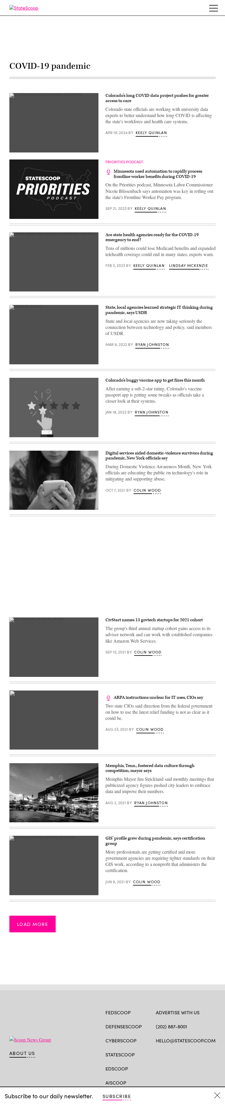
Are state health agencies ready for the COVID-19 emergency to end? (152, 237)
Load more (32, 924)
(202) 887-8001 (171, 1026)
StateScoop (120, 1054)
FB (158, 1054)
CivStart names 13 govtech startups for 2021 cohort (154, 620)
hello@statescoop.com (186, 1040)
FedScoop (118, 1012)
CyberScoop (121, 1040)
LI (179, 1054)
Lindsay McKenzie (188, 265)
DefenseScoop (123, 1026)
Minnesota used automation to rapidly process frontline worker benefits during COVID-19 (158, 174)
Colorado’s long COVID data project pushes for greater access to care (157, 98)
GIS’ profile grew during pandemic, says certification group (155, 840)
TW (170, 1054)
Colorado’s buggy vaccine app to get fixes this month (155, 380)
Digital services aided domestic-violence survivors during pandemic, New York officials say (159, 455)
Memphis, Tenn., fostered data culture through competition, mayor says (150, 768)
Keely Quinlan (151, 132)
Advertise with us (178, 1012)
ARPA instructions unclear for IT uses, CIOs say (158, 697)
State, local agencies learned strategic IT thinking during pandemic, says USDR (159, 310)
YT (202, 1054)
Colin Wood (147, 490)
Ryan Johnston (152, 344)
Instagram (192, 1054)
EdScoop (116, 1068)
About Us (22, 1053)
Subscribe (117, 1096)
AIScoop (115, 1083)
